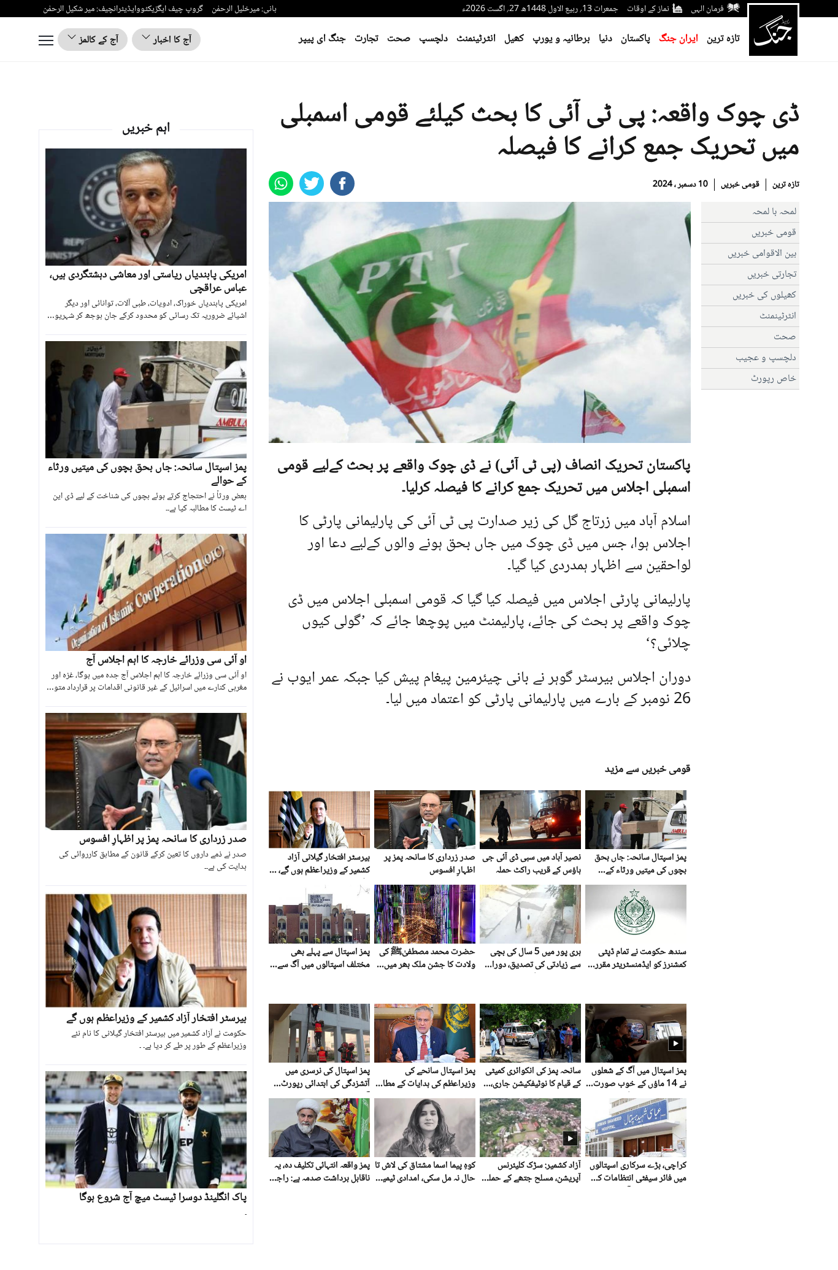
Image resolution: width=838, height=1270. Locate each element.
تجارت (367, 39)
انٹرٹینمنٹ (476, 39)
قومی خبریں (740, 184)
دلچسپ (433, 39)
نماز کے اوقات (648, 9)
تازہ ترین (723, 39)
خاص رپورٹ (773, 379)
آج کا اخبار (171, 40)
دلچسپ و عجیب (766, 358)
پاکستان (635, 39)
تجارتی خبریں (771, 274)
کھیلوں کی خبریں (764, 295)
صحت (398, 39)
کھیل (514, 39)
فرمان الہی (707, 9)
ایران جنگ (678, 39)
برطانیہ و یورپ (561, 39)
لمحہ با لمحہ (774, 212)
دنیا (605, 39)
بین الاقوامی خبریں (762, 253)
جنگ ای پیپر (322, 39)
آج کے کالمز (97, 40)
